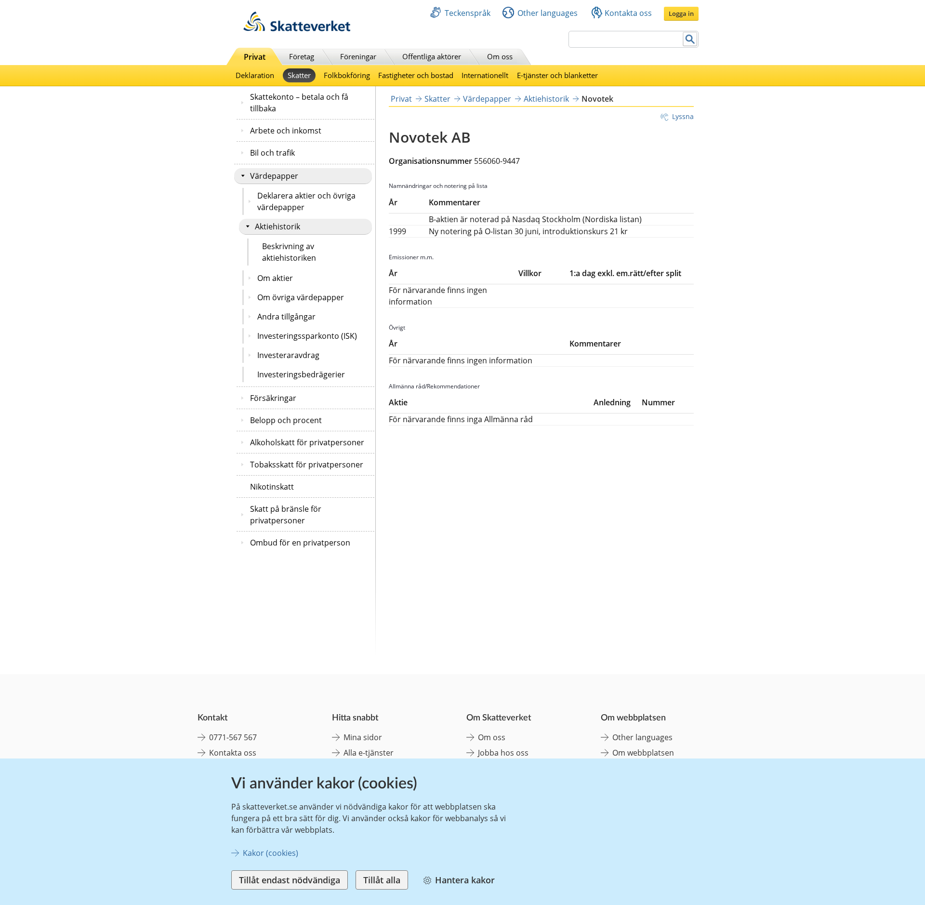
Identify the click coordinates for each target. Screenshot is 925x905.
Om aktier (275, 278)
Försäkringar (273, 398)
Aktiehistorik (277, 226)
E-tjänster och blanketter (557, 75)
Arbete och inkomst (285, 130)
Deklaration (255, 75)
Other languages (547, 13)
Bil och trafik (272, 152)
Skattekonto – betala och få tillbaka (299, 103)
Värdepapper (274, 176)
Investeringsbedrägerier (301, 374)
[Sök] (690, 39)
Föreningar (358, 56)
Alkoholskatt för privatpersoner (307, 442)
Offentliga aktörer (431, 56)
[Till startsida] (296, 28)
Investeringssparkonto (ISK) (307, 336)
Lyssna (683, 116)
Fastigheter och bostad (415, 75)
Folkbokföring (347, 75)
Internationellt (485, 75)
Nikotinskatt (272, 486)
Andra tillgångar (286, 316)
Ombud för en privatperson (300, 542)
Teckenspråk (467, 13)
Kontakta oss (628, 13)
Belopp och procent (286, 420)
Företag (301, 56)
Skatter (299, 75)
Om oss (500, 56)
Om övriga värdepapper (300, 297)
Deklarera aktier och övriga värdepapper (306, 201)
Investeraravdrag (288, 355)
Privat (254, 57)
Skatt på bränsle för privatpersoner (285, 515)
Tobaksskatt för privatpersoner (306, 464)
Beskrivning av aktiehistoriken (289, 252)
